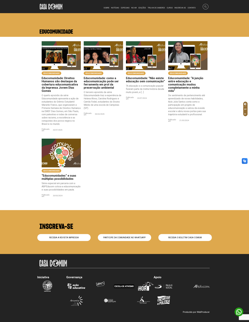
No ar (134, 8)
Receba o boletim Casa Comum (185, 237)
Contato (192, 8)
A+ (245, 109)
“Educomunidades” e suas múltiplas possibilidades (59, 177)
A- (245, 114)
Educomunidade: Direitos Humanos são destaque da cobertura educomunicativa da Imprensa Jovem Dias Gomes (60, 84)
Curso (170, 8)
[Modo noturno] (245, 104)
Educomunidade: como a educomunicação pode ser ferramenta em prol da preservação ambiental (101, 83)
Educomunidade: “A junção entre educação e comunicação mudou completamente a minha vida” (185, 84)
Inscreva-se (180, 8)
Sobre (106, 8)
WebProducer (203, 312)
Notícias (115, 8)
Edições (142, 8)
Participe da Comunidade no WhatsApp (124, 237)
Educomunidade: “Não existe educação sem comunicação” (145, 80)
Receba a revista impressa (64, 237)
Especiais (125, 8)
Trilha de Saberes (156, 8)
